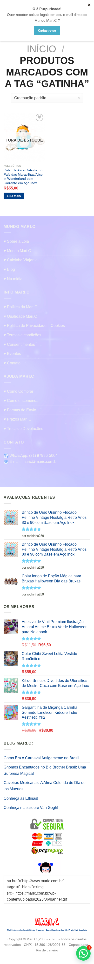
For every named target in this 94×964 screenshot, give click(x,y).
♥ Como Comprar (18, 391)
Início (41, 49)
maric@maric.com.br (40, 461)
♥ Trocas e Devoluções (23, 429)
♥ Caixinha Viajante (21, 260)
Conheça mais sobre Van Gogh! (31, 808)
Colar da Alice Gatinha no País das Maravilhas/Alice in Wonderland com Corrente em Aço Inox (23, 176)
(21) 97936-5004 (43, 455)
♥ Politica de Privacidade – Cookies (34, 326)
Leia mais (14, 196)
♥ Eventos (12, 354)
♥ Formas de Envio (20, 410)
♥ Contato (12, 363)
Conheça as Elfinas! (21, 798)
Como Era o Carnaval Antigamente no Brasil (41, 758)
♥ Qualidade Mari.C (20, 316)
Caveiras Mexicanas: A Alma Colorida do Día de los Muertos (45, 786)
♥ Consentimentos (19, 344)
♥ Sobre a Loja (16, 241)
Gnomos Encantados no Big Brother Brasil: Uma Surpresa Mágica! (45, 770)
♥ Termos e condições (22, 335)
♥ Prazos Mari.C (17, 419)
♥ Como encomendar (22, 401)
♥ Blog (9, 269)
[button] (83, 953)
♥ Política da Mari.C (20, 307)
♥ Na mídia (13, 279)
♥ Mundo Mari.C (17, 251)
